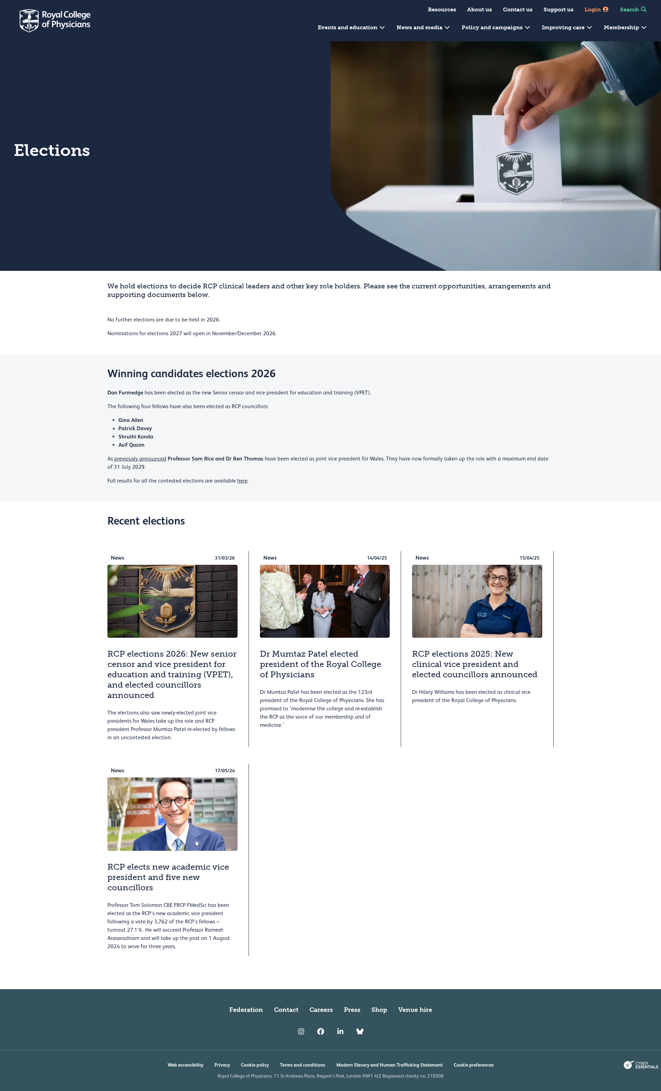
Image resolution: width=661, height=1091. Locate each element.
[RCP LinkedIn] (340, 1032)
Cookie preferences (474, 1065)
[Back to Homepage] (50, 20)
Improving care (564, 27)
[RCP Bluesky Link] (360, 1032)
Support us (559, 9)
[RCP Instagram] (301, 1032)
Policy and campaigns (493, 27)
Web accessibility (185, 1065)
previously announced (140, 459)
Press (352, 1010)
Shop (379, 1010)
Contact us (518, 9)
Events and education (348, 27)
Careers (321, 1010)
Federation (246, 1010)
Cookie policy (255, 1065)
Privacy (222, 1065)
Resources (442, 9)
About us (479, 9)
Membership (622, 27)
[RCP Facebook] (320, 1032)
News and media (420, 27)
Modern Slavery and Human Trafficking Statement (389, 1065)
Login (593, 9)
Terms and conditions (302, 1065)
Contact (286, 1010)
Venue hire (415, 1010)
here (242, 481)
